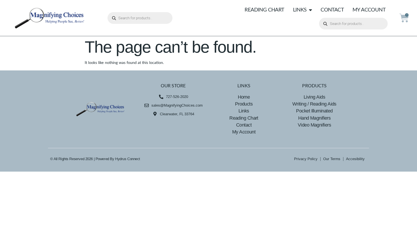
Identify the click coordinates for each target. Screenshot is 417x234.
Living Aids (314, 97)
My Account (369, 10)
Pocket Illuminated (314, 111)
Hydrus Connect (127, 159)
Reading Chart (264, 10)
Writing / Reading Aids (314, 104)
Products (244, 104)
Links (300, 10)
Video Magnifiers (314, 125)
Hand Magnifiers (314, 118)
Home (244, 97)
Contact (332, 10)
